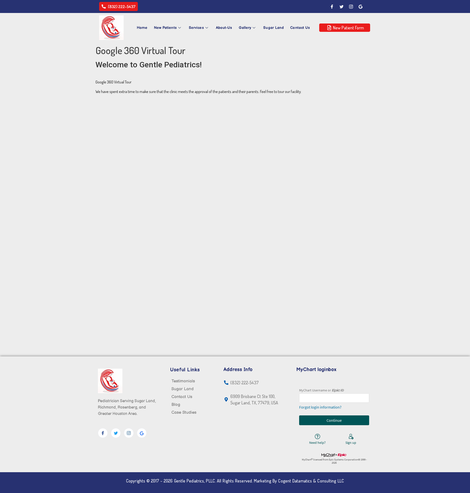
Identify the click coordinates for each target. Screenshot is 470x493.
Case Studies (183, 412)
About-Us (224, 27)
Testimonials (183, 381)
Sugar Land (273, 27)
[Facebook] (332, 6)
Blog (175, 404)
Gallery (245, 27)
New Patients (165, 27)
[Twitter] (341, 6)
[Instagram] (351, 6)
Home (142, 27)
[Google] (360, 6)
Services (196, 27)
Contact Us (300, 27)
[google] (142, 433)
